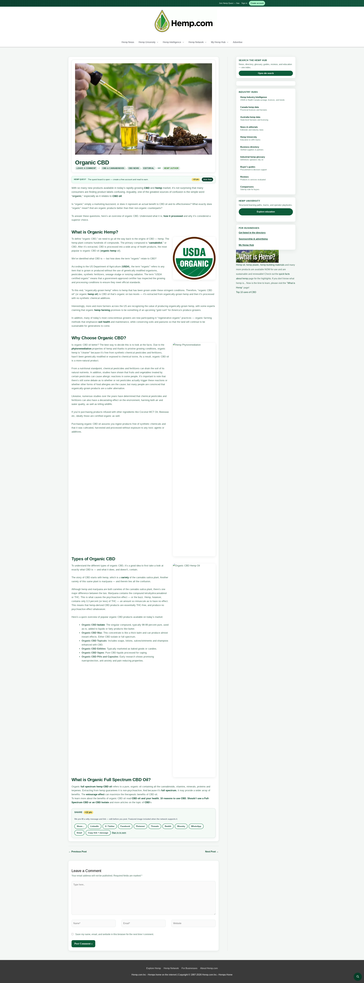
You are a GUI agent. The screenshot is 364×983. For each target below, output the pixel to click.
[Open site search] (358, 977)
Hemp (76, 179)
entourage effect (95, 794)
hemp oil (93, 294)
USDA (125, 266)
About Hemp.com (209, 968)
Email (79, 833)
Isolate (101, 624)
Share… (80, 826)
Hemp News (128, 42)
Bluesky (181, 826)
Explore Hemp (153, 968)
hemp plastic (252, 265)
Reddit (168, 826)
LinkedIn (94, 826)
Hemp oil (240, 265)
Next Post (212, 851)
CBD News (134, 168)
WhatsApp (196, 826)
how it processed (173, 216)
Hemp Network (196, 42)
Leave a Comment (86, 168)
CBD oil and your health (145, 798)
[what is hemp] (257, 256)
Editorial (148, 168)
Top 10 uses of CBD (246, 292)
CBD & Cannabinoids (113, 168)
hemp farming (102, 310)
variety (125, 577)
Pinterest (140, 826)
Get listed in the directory (252, 232)
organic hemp (108, 250)
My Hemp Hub (218, 42)
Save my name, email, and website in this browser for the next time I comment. (114, 934)
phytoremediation (81, 348)
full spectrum (168, 790)
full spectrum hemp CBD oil (96, 786)
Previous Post (78, 851)
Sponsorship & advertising (253, 239)
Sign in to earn (119, 832)
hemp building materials (272, 265)
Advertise (237, 42)
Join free (207, 179)
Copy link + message (98, 833)
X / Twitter (109, 826)
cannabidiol (155, 242)
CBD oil (117, 196)
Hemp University (147, 42)
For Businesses (189, 968)
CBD (147, 188)
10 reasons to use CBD (173, 798)
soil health (104, 322)
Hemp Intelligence (172, 42)
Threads (155, 826)
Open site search (266, 73)
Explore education (266, 212)
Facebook (125, 826)
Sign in (244, 3)
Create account (257, 3)
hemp (158, 188)
